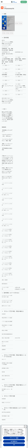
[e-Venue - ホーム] (14, 2)
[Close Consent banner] (25, 426)
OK (14, 444)
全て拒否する (14, 441)
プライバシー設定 (14, 438)
